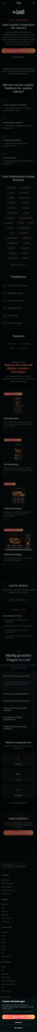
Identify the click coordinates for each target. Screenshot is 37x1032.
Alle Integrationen (18, 57)
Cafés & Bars (5, 911)
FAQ (2, 987)
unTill (2, 939)
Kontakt (3, 967)
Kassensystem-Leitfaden (8, 980)
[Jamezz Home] (18, 3)
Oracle (3, 935)
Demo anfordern (18, 833)
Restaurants (4, 904)
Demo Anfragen (5, 977)
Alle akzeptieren (18, 1017)
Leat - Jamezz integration (17, 600)
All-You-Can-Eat (5, 894)
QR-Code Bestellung (7, 883)
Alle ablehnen (18, 1028)
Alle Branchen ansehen (17, 265)
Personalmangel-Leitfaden (9, 984)
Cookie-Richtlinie (28, 1011)
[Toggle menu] (34, 3)
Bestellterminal (5, 880)
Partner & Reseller (6, 991)
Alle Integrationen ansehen (17, 802)
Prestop (3, 949)
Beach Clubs (5, 914)
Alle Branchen (5, 921)
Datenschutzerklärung (17, 1011)
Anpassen (18, 1022)
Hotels (3, 908)
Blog (2, 970)
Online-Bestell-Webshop (8, 890)
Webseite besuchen (17, 51)
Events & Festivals (6, 918)
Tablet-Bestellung (6, 887)
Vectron (3, 942)
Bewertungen (5, 974)
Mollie (3, 946)
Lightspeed (4, 932)
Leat (2, 953)
